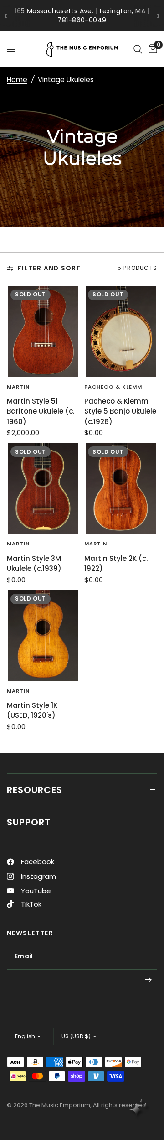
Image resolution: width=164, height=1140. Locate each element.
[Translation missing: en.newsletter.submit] (148, 979)
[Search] (137, 49)
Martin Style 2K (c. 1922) (116, 564)
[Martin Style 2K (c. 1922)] (120, 488)
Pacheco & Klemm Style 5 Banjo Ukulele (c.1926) (120, 411)
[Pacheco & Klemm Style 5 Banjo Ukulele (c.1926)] (120, 331)
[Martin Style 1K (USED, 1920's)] (43, 635)
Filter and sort (49, 268)
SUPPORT (29, 822)
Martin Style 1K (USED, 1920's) (32, 710)
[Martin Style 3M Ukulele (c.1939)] (43, 488)
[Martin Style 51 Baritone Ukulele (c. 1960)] (43, 331)
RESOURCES (34, 789)
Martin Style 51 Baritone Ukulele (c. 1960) (40, 411)
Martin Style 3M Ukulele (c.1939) (34, 564)
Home (17, 79)
